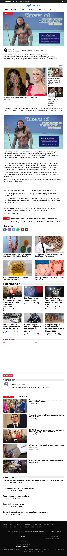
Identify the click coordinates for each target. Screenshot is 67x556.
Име (4, 342)
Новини (13, 10)
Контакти (23, 539)
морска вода (52, 218)
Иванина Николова (14, 51)
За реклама (27, 1)
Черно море (40, 222)
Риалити (46, 524)
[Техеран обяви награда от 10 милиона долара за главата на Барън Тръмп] (15, 427)
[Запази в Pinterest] (22, 229)
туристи (50, 222)
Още (50, 10)
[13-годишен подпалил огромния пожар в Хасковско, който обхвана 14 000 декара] (54, 323)
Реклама (23, 536)
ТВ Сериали (42, 10)
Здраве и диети (29, 527)
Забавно (22, 10)
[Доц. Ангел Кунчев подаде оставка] (33, 296)
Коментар (6, 349)
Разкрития (13, 527)
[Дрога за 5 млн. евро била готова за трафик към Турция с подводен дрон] (54, 296)
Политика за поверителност (39, 531)
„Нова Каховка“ (27, 222)
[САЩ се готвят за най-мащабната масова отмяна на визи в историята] (15, 457)
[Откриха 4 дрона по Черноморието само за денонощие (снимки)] (12, 323)
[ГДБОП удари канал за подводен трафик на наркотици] (15, 472)
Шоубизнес (32, 10)
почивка (58, 222)
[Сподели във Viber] (9, 229)
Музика (5, 527)
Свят (20, 527)
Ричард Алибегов (17, 218)
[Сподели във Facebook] (5, 229)
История (54, 524)
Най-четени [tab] (8, 397)
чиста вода (15, 222)
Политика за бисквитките (23, 546)
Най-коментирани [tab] (21, 397)
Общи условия (23, 541)
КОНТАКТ (34, 1)
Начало (22, 1)
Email (36, 342)
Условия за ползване (55, 531)
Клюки (7, 10)
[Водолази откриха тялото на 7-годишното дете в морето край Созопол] (33, 323)
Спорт (39, 527)
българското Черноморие (36, 218)
